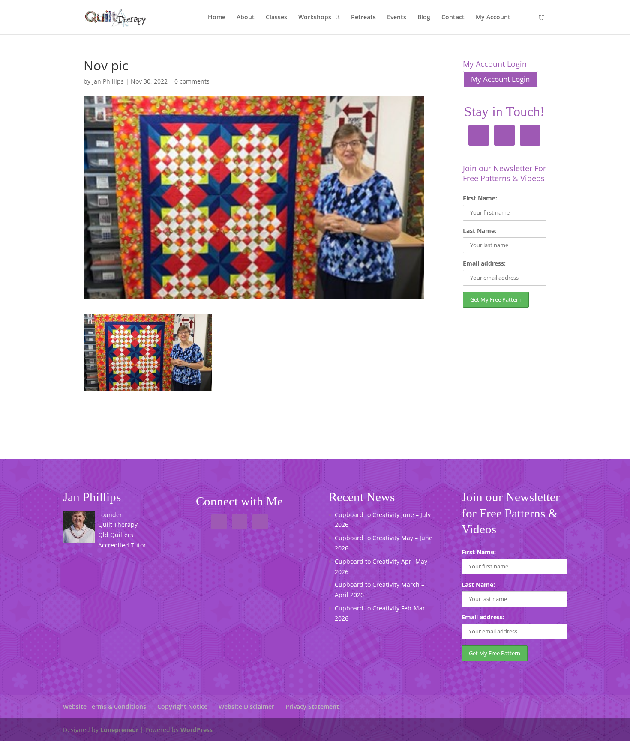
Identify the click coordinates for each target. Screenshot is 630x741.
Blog (423, 17)
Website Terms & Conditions (104, 706)
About (246, 17)
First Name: (480, 198)
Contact (453, 17)
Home (216, 17)
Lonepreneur (119, 730)
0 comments (192, 81)
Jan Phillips (108, 81)
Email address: (484, 263)
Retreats (363, 17)
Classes (276, 17)
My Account (493, 17)
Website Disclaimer (246, 706)
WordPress (196, 730)
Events (396, 17)
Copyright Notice (182, 706)
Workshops (314, 17)
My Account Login (500, 79)
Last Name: (479, 231)
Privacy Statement (312, 706)
